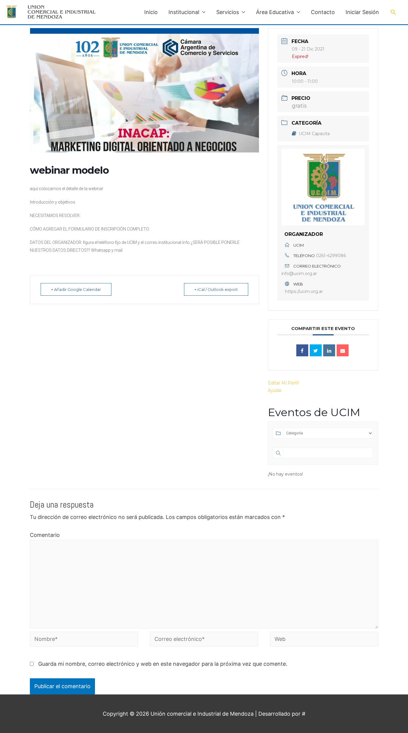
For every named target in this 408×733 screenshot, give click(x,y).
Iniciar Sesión (362, 12)
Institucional (183, 12)
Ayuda (274, 390)
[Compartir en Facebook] (302, 350)
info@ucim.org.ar (299, 273)
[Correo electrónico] (343, 350)
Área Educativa (275, 12)
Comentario (45, 535)
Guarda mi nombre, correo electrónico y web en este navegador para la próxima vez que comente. (162, 664)
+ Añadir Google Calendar (76, 289)
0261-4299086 (331, 255)
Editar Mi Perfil (283, 383)
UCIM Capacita (314, 133)
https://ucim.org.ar (304, 291)
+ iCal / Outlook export (216, 289)
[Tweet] (316, 350)
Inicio (151, 12)
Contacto (323, 12)
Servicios (227, 12)
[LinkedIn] (329, 350)
